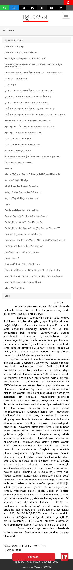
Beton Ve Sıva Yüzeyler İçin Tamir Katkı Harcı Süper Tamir (34, 72)
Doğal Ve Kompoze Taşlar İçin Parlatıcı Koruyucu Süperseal (35, 114)
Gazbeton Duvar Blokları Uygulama (23, 144)
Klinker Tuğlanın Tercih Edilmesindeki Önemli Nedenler (33, 174)
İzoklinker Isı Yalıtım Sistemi (19, 162)
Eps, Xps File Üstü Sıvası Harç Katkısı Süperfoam (29, 126)
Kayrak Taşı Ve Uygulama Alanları (22, 198)
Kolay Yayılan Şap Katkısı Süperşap (23, 192)
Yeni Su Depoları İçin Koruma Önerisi (23, 281)
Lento (7, 204)
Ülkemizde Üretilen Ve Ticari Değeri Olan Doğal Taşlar (32, 269)
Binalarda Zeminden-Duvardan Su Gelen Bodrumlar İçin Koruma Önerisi (33, 65)
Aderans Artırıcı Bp (14, 46)
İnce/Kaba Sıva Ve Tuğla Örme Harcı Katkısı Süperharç (32, 156)
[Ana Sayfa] (4, 30)
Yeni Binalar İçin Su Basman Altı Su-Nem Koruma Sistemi (34, 275)
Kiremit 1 (9, 168)
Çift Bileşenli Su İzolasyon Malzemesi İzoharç (28, 96)
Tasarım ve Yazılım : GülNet (36, 567)
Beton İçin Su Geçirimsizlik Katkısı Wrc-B (25, 58)
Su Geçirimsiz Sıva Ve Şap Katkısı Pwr (24, 222)
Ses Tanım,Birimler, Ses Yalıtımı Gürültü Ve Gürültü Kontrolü (35, 240)
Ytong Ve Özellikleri (15, 287)
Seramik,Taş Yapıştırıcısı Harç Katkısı (23, 234)
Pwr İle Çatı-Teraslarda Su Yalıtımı (22, 210)
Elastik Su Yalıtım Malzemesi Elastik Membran (28, 120)
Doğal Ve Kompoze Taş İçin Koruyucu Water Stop (30, 108)
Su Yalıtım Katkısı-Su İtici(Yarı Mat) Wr (24, 246)
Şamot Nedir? (12, 257)
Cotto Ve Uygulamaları (16, 78)
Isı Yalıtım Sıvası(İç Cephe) (18, 150)
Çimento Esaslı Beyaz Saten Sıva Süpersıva (27, 102)
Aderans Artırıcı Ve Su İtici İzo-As (21, 52)
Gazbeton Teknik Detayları (18, 138)
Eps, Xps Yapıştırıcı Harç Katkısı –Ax (23, 132)
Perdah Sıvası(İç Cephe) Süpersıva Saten (26, 216)
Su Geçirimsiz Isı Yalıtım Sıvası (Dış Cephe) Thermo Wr (32, 228)
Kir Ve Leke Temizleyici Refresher (22, 186)
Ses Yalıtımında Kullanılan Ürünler (22, 251)
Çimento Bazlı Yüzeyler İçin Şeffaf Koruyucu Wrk (29, 90)
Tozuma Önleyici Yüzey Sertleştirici (22, 263)
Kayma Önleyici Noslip (16, 180)
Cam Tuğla (10, 84)
